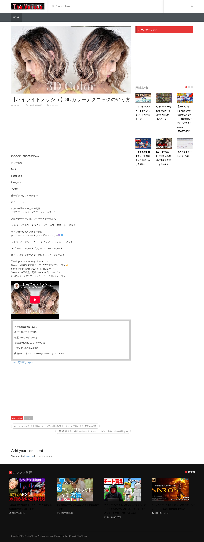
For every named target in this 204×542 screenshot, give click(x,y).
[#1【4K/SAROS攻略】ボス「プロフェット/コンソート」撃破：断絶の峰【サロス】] (173, 489)
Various (17, 105)
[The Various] (27, 6)
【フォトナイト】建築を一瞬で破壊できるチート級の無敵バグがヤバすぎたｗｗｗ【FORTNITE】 (184, 118)
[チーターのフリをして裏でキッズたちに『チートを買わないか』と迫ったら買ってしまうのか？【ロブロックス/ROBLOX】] (125, 489)
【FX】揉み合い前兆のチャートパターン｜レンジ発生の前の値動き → (93, 431)
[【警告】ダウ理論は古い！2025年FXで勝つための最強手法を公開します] (30, 489)
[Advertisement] (71, 132)
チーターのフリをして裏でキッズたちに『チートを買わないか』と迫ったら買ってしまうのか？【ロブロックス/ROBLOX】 (125, 508)
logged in (29, 456)
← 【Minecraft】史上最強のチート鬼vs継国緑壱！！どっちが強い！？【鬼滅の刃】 (55, 426)
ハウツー (54, 105)
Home (16, 17)
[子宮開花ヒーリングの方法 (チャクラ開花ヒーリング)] (78, 489)
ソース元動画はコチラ (22, 362)
